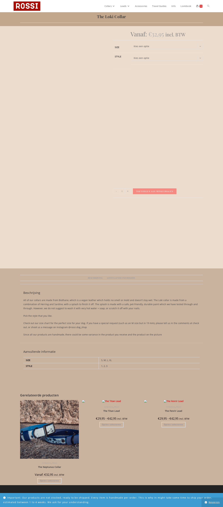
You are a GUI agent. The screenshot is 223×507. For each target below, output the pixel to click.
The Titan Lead (111, 410)
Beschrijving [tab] (95, 277)
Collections (46, 463)
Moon (54, 463)
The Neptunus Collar (49, 467)
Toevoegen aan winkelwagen (154, 191)
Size (117, 47)
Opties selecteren (49, 480)
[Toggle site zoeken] (208, 6)
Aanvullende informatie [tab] (121, 277)
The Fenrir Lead (173, 410)
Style (118, 56)
